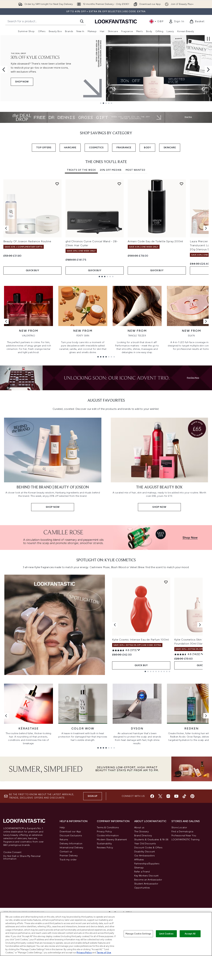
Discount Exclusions (71, 835)
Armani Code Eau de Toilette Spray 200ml (155, 241)
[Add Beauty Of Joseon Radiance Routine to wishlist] (57, 184)
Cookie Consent (12, 852)
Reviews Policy (105, 847)
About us (139, 827)
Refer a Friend (142, 871)
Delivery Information (71, 843)
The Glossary (141, 831)
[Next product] (200, 624)
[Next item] (206, 228)
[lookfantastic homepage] (116, 21)
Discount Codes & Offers (148, 847)
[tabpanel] (106, 228)
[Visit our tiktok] (184, 796)
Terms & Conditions (108, 827)
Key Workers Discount (146, 875)
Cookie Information (108, 835)
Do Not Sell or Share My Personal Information (21, 857)
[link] (176, 21)
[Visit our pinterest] (192, 796)
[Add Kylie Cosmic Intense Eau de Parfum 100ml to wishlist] (166, 582)
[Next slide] (208, 69)
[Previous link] (6, 321)
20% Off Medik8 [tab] (111, 170)
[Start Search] (82, 21)
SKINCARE (170, 147)
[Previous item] (6, 228)
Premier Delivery (69, 855)
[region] (106, 934)
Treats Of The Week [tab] (81, 170)
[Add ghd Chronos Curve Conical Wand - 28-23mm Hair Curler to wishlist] (119, 184)
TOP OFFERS (43, 147)
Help (62, 827)
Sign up (92, 796)
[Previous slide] (3, 69)
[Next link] (206, 321)
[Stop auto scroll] (208, 38)
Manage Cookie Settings (138, 933)
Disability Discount (144, 851)
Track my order (68, 859)
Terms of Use (104, 952)
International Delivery (71, 847)
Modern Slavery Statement (112, 839)
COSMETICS (96, 147)
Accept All (190, 933)
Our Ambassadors (144, 855)
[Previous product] (114, 624)
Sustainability (104, 843)
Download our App (70, 831)
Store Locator (179, 827)
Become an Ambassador (148, 879)
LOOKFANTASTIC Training (185, 839)
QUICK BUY (32, 270)
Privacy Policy (104, 831)
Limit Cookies (166, 933)
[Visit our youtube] (176, 796)
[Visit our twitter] (160, 796)
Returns (64, 839)
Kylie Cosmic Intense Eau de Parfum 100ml (140, 639)
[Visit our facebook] (152, 796)
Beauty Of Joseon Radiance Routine (27, 241)
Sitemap (139, 867)
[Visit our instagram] (168, 796)
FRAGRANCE (123, 147)
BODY (147, 147)
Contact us (66, 851)
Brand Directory (143, 835)
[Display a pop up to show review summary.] (138, 650)
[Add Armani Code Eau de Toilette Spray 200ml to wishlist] (181, 184)
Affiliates (139, 859)
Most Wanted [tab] (135, 170)
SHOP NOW (22, 81)
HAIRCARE (70, 147)
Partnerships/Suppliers (146, 863)
